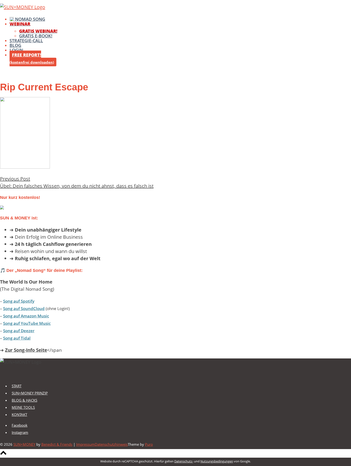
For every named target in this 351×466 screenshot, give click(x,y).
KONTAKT (19, 414)
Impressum (85, 444)
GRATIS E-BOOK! (35, 36)
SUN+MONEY (24, 444)
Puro (149, 444)
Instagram (20, 432)
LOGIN (16, 50)
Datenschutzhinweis (111, 444)
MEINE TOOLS (23, 407)
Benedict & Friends (56, 444)
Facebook (19, 425)
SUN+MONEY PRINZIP (30, 393)
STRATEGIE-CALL (26, 40)
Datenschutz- (183, 461)
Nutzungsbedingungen (216, 461)
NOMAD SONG (29, 19)
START (16, 385)
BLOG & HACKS (24, 400)
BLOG (15, 45)
